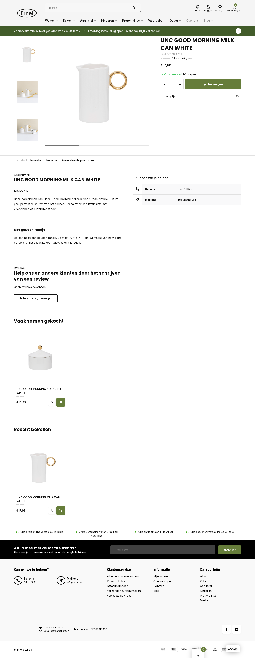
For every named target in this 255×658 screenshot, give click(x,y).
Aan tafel (86, 20)
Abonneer (230, 549)
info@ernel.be (187, 200)
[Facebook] (226, 629)
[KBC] (215, 650)
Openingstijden (162, 581)
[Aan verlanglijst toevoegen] (237, 96)
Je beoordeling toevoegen (35, 298)
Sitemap (27, 649)
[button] (143, 92)
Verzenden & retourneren (124, 590)
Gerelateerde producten (78, 160)
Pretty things (131, 20)
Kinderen (107, 20)
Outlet (173, 20)
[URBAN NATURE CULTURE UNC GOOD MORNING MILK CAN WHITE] (40, 466)
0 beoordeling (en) (182, 58)
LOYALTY (233, 649)
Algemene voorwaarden (123, 576)
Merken (205, 600)
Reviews (51, 160)
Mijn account (161, 576)
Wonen (50, 20)
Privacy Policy (116, 581)
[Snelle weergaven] (60, 402)
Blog (207, 20)
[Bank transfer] (163, 650)
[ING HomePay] (225, 650)
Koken (67, 20)
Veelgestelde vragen (120, 595)
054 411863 (185, 189)
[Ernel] (27, 13)
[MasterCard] (173, 650)
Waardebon (156, 20)
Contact (158, 586)
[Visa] (184, 650)
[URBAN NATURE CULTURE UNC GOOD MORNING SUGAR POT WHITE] (40, 357)
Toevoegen (215, 84)
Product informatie (28, 160)
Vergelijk (170, 96)
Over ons (192, 20)
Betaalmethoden (117, 586)
